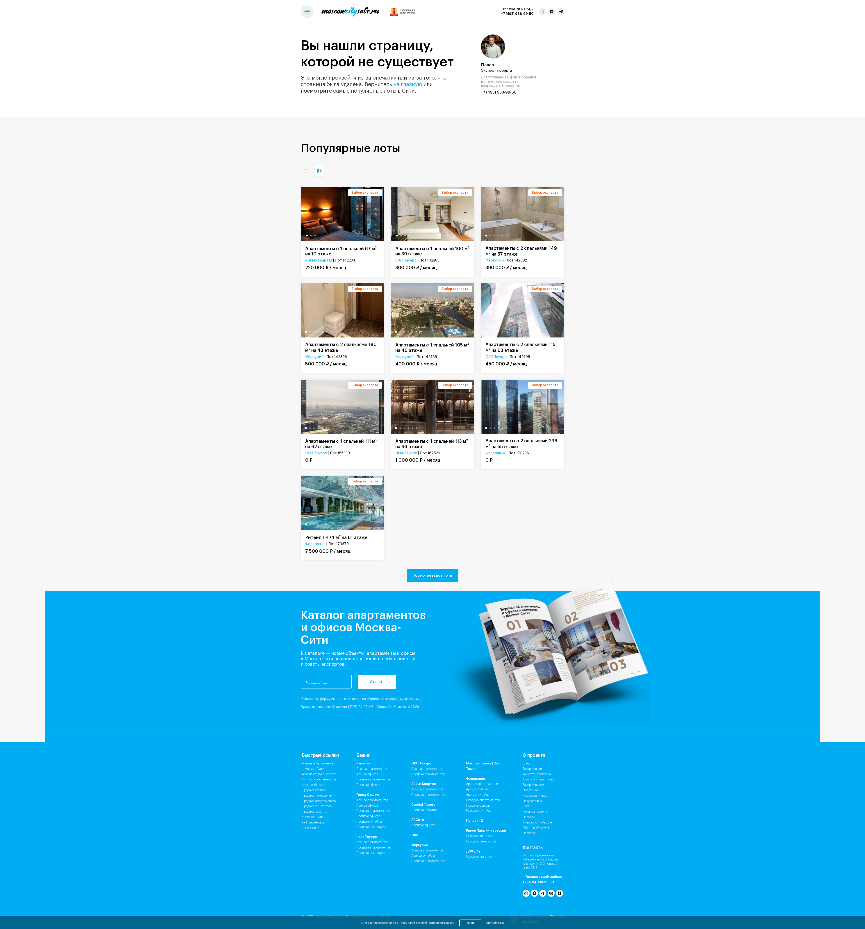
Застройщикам (533, 785)
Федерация (495, 453)
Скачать (377, 682)
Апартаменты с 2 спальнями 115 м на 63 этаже (520, 347)
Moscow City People (537, 822)
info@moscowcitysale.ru (542, 877)
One (414, 835)
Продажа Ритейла (369, 821)
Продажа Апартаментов (373, 779)
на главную (407, 84)
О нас (527, 763)
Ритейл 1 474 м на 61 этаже (336, 537)
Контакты (533, 847)
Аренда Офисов (367, 774)
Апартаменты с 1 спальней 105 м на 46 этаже (432, 347)
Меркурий (494, 260)
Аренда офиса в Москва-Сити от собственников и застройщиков (319, 780)
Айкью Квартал (318, 260)
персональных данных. (403, 699)
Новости (529, 833)
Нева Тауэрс (316, 453)
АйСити (417, 819)
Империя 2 (474, 820)
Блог (526, 806)
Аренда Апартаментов (372, 769)
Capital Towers (423, 804)
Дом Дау (473, 851)
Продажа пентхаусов (317, 806)
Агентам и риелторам (538, 779)
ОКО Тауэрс (406, 260)
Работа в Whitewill (536, 828)
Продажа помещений (317, 795)
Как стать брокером (537, 774)
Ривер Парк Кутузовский (486, 830)
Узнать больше (495, 923)
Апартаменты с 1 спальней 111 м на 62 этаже (341, 443)
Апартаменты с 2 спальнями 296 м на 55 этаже (521, 444)
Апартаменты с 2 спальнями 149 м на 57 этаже (521, 251)
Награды (529, 817)
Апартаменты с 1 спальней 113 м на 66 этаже (431, 443)
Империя (363, 763)
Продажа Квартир (424, 810)
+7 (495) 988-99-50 (517, 13)
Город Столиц (367, 794)
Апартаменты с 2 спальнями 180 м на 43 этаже (341, 347)
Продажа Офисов (368, 785)
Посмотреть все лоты (433, 575)
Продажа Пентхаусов (371, 827)
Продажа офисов (314, 790)
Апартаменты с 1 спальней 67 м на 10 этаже (341, 251)
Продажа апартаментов (319, 801)
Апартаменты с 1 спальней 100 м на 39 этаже (432, 251)
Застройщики (532, 769)
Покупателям (532, 801)
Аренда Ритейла (423, 855)
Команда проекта (535, 811)
